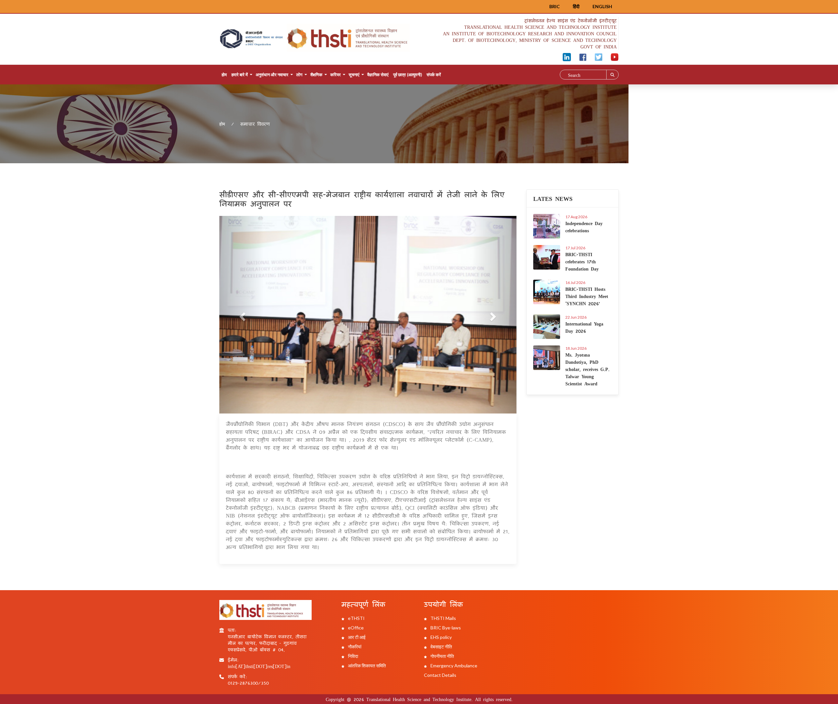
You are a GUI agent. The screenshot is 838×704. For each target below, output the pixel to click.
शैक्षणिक (316, 74)
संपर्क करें (434, 74)
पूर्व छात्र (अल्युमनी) (407, 74)
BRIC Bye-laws (445, 627)
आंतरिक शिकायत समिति (366, 665)
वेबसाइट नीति (440, 646)
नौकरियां (354, 646)
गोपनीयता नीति (441, 656)
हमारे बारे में (239, 74)
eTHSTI (356, 618)
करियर (335, 74)
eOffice (355, 627)
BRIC (554, 6)
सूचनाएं (354, 74)
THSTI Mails (442, 618)
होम (224, 74)
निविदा (352, 656)
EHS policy (440, 637)
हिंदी (576, 6)
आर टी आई (356, 637)
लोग (299, 74)
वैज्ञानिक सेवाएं (378, 74)
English (602, 6)
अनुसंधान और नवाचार (272, 74)
